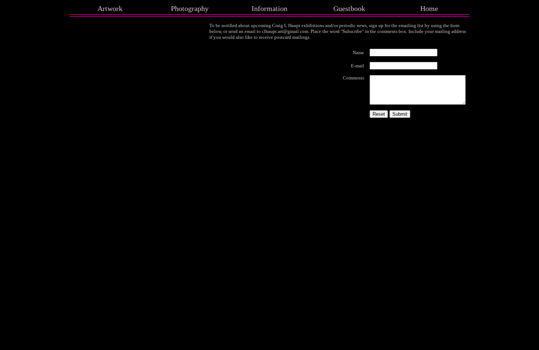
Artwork (110, 8)
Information (269, 8)
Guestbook (349, 8)
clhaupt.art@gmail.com (285, 31)
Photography (190, 8)
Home (429, 8)
